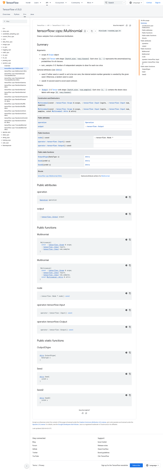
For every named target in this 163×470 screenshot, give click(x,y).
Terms (34, 465)
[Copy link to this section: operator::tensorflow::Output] (69, 322)
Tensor (52, 59)
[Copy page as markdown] (92, 31)
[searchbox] (15, 21)
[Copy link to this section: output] (46, 209)
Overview (6, 14)
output (40, 126)
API (47, 3)
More (89, 3)
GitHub (149, 3)
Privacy (41, 465)
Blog (34, 442)
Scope (51, 55)
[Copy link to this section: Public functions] (58, 228)
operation (42, 122)
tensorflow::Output (95, 126)
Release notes (103, 445)
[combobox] (115, 3)
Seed (40, 161)
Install (28, 3)
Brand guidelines (103, 452)
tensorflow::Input (91, 103)
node (40, 138)
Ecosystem (60, 3)
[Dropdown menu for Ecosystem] (66, 2)
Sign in (157, 3)
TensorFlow (40, 25)
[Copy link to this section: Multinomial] (51, 234)
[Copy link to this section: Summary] (50, 45)
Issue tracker (102, 442)
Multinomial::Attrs (60, 111)
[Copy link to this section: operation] (49, 192)
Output (45, 90)
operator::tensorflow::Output (51, 146)
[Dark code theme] (126, 197)
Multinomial (43, 103)
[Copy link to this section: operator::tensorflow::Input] (67, 305)
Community (75, 3)
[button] (14, 31)
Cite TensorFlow (103, 456)
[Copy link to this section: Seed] (44, 369)
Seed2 (40, 165)
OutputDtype (43, 157)
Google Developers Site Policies (68, 424)
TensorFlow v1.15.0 (12, 9)
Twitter (35, 452)
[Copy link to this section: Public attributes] (59, 185)
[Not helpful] (130, 25)
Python (16, 14)
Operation (89, 122)
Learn (36, 3)
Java (32, 14)
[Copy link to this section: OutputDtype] (53, 347)
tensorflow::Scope (64, 103)
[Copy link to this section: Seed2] (45, 390)
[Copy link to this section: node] (44, 288)
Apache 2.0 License (38, 424)
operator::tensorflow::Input (50, 142)
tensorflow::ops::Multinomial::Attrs (50, 176)
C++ (24, 14)
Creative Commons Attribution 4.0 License (92, 422)
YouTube (35, 456)
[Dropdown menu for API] (51, 2)
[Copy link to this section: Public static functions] (66, 341)
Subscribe (136, 465)
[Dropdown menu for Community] (82, 2)
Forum (34, 445)
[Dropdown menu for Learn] (41, 2)
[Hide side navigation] (27, 466)
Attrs (58, 70)
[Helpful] (126, 25)
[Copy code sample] (130, 197)
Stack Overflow (103, 449)
